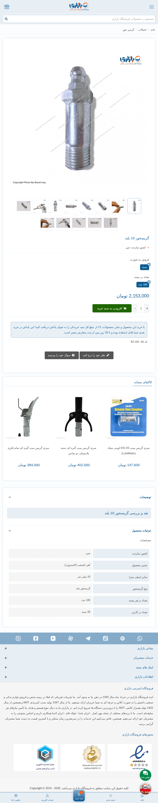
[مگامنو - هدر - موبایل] (151, 6)
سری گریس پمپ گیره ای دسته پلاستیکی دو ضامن (78, 450)
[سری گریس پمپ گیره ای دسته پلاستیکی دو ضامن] (78, 416)
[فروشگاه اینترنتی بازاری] (79, 6)
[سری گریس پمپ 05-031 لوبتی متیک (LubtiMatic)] (128, 416)
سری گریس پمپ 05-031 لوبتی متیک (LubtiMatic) (129, 450)
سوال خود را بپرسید (59, 355)
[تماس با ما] (6, 6)
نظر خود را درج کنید (94, 355)
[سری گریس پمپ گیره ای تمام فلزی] (28, 416)
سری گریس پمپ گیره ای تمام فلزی (28, 447)
